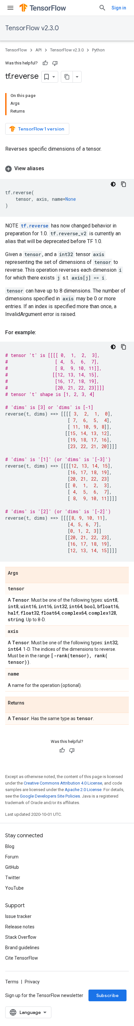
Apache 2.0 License (83, 789)
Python (98, 50)
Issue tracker (18, 916)
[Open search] (102, 8)
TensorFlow (16, 50)
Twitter (12, 877)
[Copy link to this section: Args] (24, 573)
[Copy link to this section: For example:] (42, 332)
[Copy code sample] (123, 184)
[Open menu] (10, 8)
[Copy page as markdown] (67, 76)
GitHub (12, 867)
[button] (67, 168)
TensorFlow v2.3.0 (32, 28)
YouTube (14, 888)
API (38, 50)
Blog (9, 846)
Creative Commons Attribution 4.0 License (63, 783)
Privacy (32, 981)
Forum (12, 856)
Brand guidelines (22, 947)
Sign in (119, 7)
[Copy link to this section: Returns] (30, 703)
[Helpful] (45, 63)
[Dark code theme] (113, 184)
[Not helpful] (55, 63)
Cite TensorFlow (21, 958)
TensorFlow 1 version (41, 129)
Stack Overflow (20, 937)
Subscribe (107, 995)
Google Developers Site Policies (50, 796)
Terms (12, 981)
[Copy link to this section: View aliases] (50, 168)
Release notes (19, 926)
